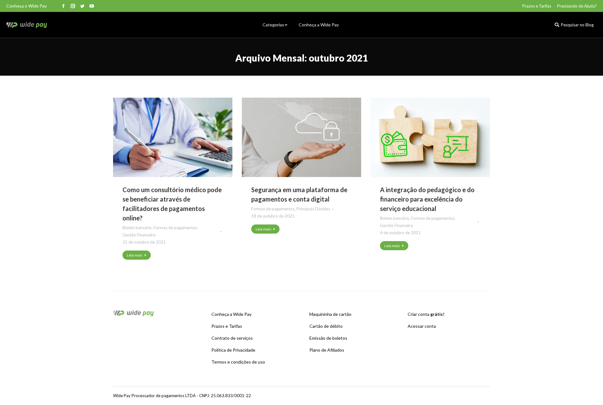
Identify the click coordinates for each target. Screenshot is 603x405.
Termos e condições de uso (238, 361)
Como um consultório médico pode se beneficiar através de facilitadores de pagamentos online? (172, 204)
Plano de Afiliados (326, 350)
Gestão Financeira (138, 234)
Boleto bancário (137, 227)
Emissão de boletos (328, 338)
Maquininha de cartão (330, 314)
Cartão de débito (326, 326)
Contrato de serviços (232, 338)
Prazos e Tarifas (226, 326)
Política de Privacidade (233, 350)
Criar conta (426, 314)
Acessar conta (422, 326)
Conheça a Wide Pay (231, 314)
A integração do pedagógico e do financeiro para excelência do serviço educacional (427, 199)
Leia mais (135, 255)
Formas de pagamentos (175, 227)
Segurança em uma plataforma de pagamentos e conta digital (299, 194)
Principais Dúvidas (313, 208)
